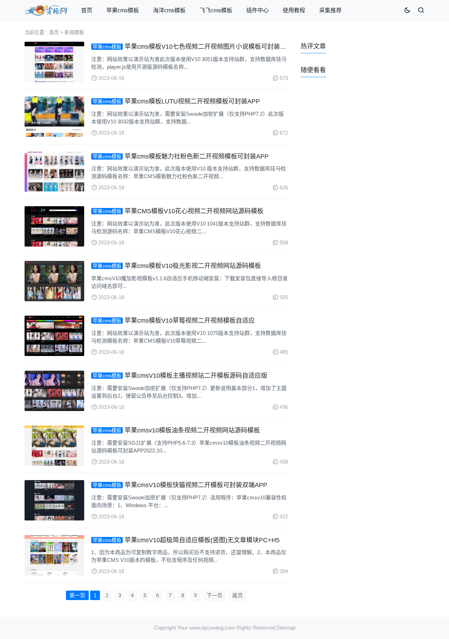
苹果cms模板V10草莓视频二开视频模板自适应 (190, 320)
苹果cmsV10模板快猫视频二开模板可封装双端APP (196, 485)
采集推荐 (330, 10)
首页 (86, 10)
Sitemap (285, 628)
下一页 (214, 595)
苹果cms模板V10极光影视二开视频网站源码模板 (193, 265)
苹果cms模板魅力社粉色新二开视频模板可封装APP (197, 156)
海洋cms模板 (169, 10)
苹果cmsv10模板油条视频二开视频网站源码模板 (192, 430)
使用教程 (294, 10)
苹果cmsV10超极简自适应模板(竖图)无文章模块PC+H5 (202, 540)
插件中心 (257, 10)
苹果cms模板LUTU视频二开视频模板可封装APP (192, 101)
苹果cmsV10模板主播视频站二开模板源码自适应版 (196, 375)
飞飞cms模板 (216, 10)
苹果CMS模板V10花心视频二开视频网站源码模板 (194, 211)
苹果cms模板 (122, 10)
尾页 (237, 595)
